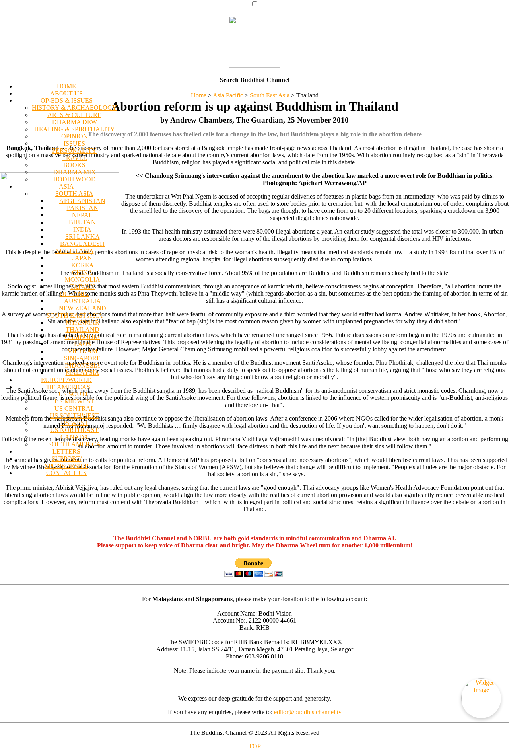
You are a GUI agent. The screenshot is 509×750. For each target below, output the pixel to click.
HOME (66, 86)
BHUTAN (82, 222)
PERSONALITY (74, 150)
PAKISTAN (82, 208)
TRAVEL (74, 157)
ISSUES (74, 143)
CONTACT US (66, 472)
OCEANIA (74, 293)
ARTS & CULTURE (74, 114)
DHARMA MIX (74, 172)
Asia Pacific (228, 95)
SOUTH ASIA (74, 193)
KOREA (82, 265)
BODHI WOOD (74, 179)
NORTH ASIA (74, 250)
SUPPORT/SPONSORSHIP (66, 462)
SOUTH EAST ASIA (75, 315)
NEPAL (82, 215)
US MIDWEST (74, 401)
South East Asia (269, 95)
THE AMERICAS (66, 387)
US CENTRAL (74, 408)
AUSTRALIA (82, 301)
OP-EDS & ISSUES (67, 100)
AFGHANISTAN (82, 200)
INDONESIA (82, 365)
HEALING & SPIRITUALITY (74, 129)
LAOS (82, 344)
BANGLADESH (82, 243)
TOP (255, 746)
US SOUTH (74, 394)
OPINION (74, 136)
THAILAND (82, 329)
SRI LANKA (82, 236)
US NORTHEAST (74, 430)
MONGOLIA (82, 279)
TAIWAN (82, 286)
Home (198, 95)
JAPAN (82, 258)
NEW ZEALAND (82, 308)
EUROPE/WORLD (66, 379)
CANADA (74, 437)
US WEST (74, 422)
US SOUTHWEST (74, 415)
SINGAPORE (82, 358)
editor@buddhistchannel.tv (308, 712)
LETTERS (66, 451)
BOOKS (74, 165)
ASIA (66, 186)
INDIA (82, 229)
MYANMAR (82, 322)
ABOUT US (66, 93)
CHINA (82, 272)
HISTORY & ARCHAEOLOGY (74, 107)
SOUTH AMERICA (74, 444)
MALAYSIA (82, 372)
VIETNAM (82, 351)
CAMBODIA (82, 336)
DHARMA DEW (74, 122)
